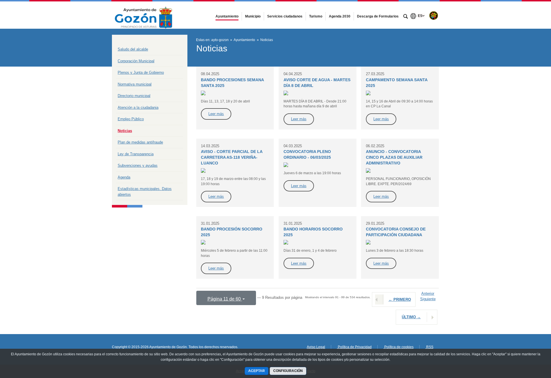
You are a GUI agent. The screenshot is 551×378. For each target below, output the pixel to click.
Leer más (216, 114)
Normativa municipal (135, 84)
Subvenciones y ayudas (138, 165)
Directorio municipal (134, 96)
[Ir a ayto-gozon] (143, 15)
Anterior (427, 293)
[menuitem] (227, 16)
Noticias (125, 131)
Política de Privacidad (354, 347)
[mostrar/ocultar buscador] (405, 17)
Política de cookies (398, 347)
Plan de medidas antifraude (140, 142)
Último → (411, 317)
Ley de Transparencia (136, 154)
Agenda (124, 177)
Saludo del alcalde (133, 49)
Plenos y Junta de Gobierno (141, 72)
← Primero (400, 299)
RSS (429, 347)
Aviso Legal (316, 347)
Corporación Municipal (136, 61)
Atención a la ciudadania (138, 107)
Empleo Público (131, 119)
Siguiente (428, 299)
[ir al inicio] (528, 343)
